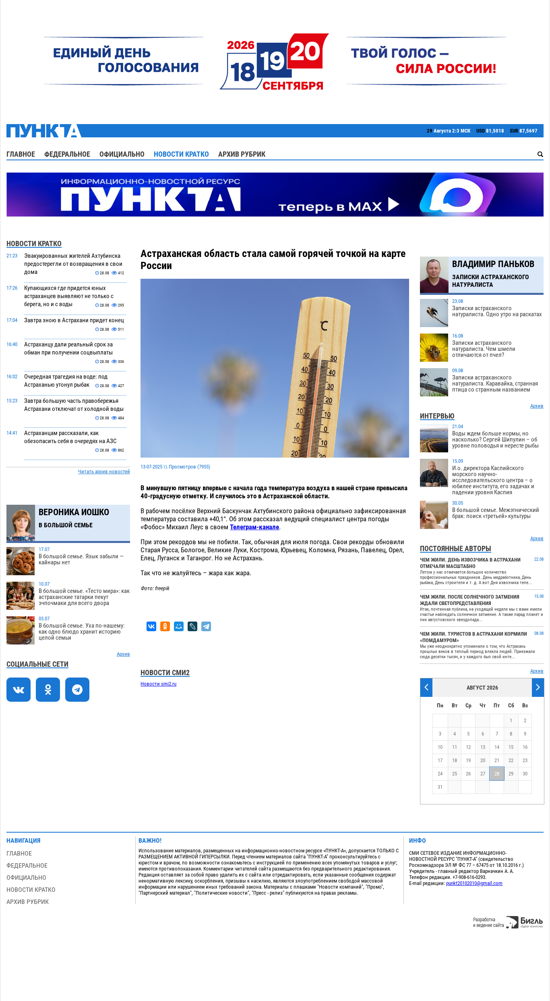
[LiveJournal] (192, 626)
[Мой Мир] (179, 626)
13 (482, 747)
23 (525, 760)
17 (440, 760)
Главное (20, 154)
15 (511, 747)
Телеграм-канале (254, 527)
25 (454, 774)
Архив (123, 654)
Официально (122, 154)
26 (468, 774)
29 (511, 774)
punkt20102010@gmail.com (474, 883)
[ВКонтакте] (151, 626)
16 (525, 747)
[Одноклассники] (165, 626)
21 (496, 760)
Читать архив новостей (104, 471)
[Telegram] (206, 626)
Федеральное (67, 154)
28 (496, 774)
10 (440, 747)
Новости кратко (181, 154)
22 (511, 760)
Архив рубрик (241, 154)
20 (482, 760)
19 (468, 760)
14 (496, 747)
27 (482, 774)
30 (525, 774)
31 (440, 787)
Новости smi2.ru (158, 684)
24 (440, 774)
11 (454, 747)
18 (454, 760)
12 (468, 747)
